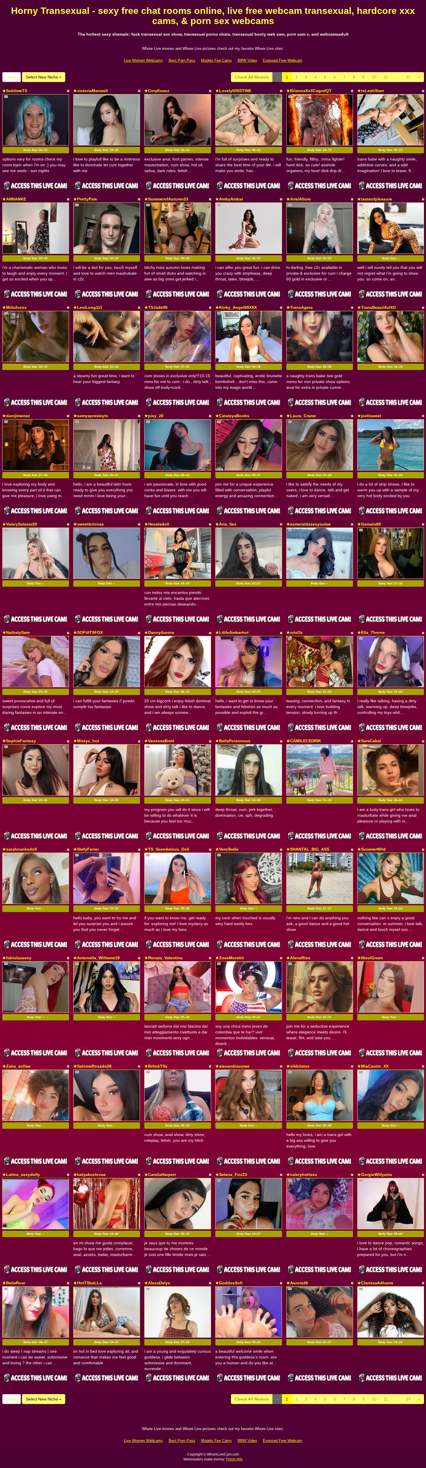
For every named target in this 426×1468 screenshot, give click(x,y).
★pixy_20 (153, 415)
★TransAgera (299, 307)
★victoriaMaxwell (90, 90)
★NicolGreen (370, 957)
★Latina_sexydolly (21, 1174)
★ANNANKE (14, 199)
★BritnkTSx (156, 1066)
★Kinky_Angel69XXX (236, 307)
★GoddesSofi (229, 1283)
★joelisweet (369, 415)
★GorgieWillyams (374, 1174)
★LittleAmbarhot (232, 632)
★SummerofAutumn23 (166, 199)
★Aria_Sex (225, 524)
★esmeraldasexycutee (308, 524)
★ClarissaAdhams (375, 1283)
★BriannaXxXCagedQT (309, 90)
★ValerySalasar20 (19, 524)
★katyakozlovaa (89, 1174)
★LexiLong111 (87, 307)
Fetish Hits (234, 1459)
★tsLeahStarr (370, 90)
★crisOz (294, 632)
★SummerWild (371, 849)
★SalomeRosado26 (92, 1066)
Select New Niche (42, 77)
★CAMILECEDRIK (303, 740)
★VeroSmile (227, 849)
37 (408, 77)
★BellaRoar (13, 1283)
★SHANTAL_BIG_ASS (307, 849)
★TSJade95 (156, 307)
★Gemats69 (369, 524)
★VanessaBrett (159, 740)
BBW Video (247, 60)
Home (11, 77)
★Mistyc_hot (86, 740)
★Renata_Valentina (163, 957)
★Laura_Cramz (301, 415)
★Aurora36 (297, 1283)
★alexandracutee (232, 1066)
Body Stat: (35, 150)
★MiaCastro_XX (373, 1066)
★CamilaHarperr (160, 1174)
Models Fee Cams (216, 60)
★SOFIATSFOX (88, 632)
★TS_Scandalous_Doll (166, 849)
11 (386, 77)
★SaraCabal (369, 740)
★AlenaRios (298, 957)
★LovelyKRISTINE (233, 90)
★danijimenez (16, 415)
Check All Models (252, 77)
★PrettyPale (85, 199)
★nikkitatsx (298, 1066)
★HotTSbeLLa (87, 1283)
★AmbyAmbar (229, 199)
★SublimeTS (14, 90)
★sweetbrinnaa (88, 524)
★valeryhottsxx (301, 1174)
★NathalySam (16, 632)
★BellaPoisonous (232, 740)
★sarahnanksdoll (19, 849)
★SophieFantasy (19, 740)
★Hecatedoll (156, 524)
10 (374, 77)
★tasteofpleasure (374, 199)
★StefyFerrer (86, 849)
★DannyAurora (159, 632)
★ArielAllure (298, 199)
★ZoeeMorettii (229, 957)
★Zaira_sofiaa (16, 1066)
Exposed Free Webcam (282, 60)
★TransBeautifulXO (376, 307)
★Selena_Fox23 (231, 1174)
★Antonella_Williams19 (96, 957)
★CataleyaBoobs (232, 415)
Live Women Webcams (143, 60)
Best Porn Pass (182, 60)
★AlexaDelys (157, 1283)
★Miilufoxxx (14, 307)
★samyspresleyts (90, 415)
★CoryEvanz (156, 90)
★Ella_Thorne (371, 632)
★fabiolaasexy (16, 957)
